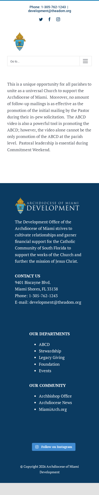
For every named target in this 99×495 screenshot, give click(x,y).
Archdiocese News (55, 402)
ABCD (44, 344)
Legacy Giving (52, 357)
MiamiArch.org (53, 409)
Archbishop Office (55, 396)
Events (45, 370)
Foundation (49, 364)
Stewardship (50, 351)
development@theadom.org (49, 11)
